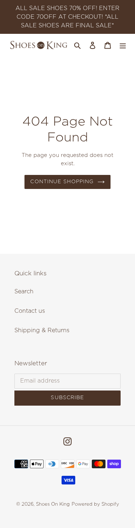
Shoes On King (53, 504)
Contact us (29, 311)
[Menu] (122, 45)
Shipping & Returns (41, 330)
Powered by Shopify (95, 504)
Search (23, 291)
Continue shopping (62, 181)
